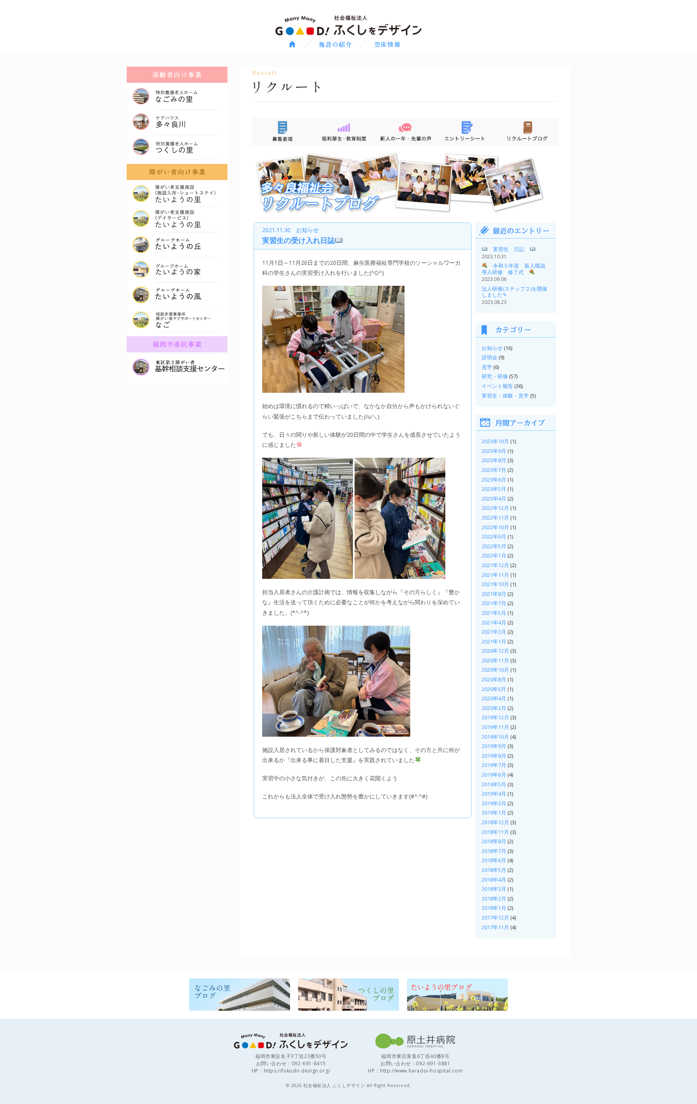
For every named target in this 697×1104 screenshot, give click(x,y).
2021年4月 (494, 622)
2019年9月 (494, 746)
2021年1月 (494, 641)
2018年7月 (494, 851)
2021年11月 (495, 574)
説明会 (489, 357)
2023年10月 (495, 441)
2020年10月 (495, 669)
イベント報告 (497, 386)
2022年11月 (495, 517)
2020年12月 (495, 650)
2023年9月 (494, 451)
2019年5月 (494, 784)
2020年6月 (494, 689)
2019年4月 (494, 793)
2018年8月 (494, 841)
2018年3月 (494, 888)
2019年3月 (494, 803)
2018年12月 (495, 822)
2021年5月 (494, 612)
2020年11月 (495, 660)
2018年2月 (494, 898)
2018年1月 (494, 907)
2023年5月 (494, 488)
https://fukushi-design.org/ (297, 1070)
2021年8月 (494, 593)
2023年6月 (494, 479)
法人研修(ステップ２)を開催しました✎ (514, 292)
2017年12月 (495, 917)
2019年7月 (494, 765)
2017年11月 (495, 927)
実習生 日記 (509, 249)
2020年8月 (494, 679)
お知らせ (492, 348)
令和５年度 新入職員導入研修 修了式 (513, 269)
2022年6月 (494, 536)
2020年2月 (494, 708)
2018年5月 (494, 870)
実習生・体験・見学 (505, 395)
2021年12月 (495, 565)
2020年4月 (494, 698)
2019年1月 (494, 812)
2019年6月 (494, 774)
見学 (487, 367)
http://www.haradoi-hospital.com (421, 1070)
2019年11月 (495, 727)
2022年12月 (495, 507)
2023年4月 (494, 498)
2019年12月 (495, 717)
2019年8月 (494, 755)
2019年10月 (495, 736)
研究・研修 (495, 376)
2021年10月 (495, 584)
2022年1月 (494, 555)
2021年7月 (494, 603)
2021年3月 (494, 631)
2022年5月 (494, 546)
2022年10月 (495, 527)
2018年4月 (494, 879)
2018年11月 (495, 832)
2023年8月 (494, 460)
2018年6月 (494, 860)
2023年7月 (494, 469)
